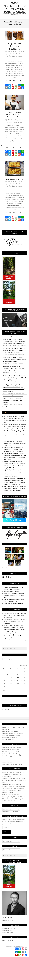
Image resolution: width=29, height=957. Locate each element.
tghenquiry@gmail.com (8, 928)
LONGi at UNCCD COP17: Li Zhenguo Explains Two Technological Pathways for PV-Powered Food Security (14, 359)
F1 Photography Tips (8, 739)
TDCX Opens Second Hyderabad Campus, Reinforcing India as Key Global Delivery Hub (15, 443)
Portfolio (9, 56)
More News (5, 406)
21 (18, 680)
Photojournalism (18, 55)
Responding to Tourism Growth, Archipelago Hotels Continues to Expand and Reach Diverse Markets (14, 369)
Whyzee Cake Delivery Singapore (15, 46)
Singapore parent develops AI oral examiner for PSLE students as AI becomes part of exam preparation (13, 449)
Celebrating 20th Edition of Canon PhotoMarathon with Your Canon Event (15, 621)
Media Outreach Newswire (15, 413)
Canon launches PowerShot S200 (11, 737)
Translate (15, 811)
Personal (18, 53)
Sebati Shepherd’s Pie (14, 179)
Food (13, 53)
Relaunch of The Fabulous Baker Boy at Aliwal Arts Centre (14, 115)
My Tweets (5, 709)
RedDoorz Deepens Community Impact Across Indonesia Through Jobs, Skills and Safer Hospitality (14, 378)
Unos (13, 946)
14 (18, 677)
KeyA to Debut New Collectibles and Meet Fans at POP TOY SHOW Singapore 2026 (15, 437)
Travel (14, 58)
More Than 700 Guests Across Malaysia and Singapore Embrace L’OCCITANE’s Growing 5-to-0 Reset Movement (15, 488)
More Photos (6, 568)
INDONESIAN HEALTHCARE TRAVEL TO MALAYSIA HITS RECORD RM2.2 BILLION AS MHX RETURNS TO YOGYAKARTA (14, 350)
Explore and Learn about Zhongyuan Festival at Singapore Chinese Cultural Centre (14, 595)
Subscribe (7, 832)
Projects (14, 56)
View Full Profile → (7, 920)
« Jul (3, 690)
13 (14, 677)
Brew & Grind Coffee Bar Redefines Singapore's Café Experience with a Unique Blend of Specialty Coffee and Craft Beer (13, 399)
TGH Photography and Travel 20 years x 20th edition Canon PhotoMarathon (15, 615)
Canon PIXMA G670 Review (10, 731)
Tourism (19, 56)
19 (11, 680)
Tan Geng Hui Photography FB (14, 696)
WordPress (21, 946)
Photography (9, 55)
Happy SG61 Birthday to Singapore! (13, 603)
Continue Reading (14, 81)
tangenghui (7, 917)
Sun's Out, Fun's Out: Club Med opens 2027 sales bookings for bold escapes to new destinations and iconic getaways (14, 341)
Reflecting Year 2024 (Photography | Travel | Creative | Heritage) (14, 632)
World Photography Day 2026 (12, 591)
